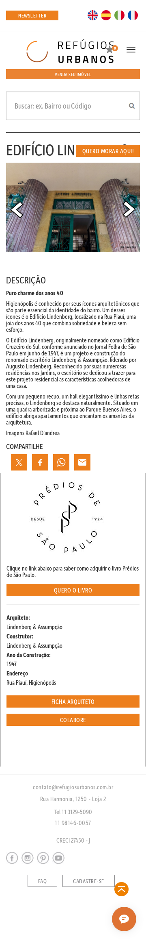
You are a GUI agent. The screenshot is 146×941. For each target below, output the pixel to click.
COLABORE (73, 720)
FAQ (42, 881)
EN (93, 15)
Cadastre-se (88, 881)
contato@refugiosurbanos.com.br (73, 787)
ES (106, 15)
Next (129, 209)
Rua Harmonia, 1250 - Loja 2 (73, 799)
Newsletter (32, 15)
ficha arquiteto (73, 701)
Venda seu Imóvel (73, 74)
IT (120, 15)
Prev (16, 209)
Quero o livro (73, 590)
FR (133, 15)
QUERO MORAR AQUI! (108, 151)
